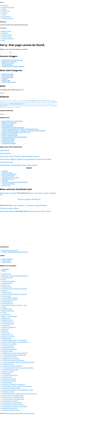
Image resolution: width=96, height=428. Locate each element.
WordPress (11, 413)
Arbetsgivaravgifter (9, 100)
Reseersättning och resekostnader (12, 60)
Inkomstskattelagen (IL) (17, 104)
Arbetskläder (15, 100)
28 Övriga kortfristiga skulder (11, 388)
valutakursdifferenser (7, 107)
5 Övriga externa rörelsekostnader (13, 395)
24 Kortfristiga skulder (9, 381)
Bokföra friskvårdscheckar (10, 135)
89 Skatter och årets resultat (11, 410)
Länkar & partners (7, 18)
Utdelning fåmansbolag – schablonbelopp (15, 342)
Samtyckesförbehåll (39, 105)
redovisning (20, 159)
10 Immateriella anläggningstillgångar (14, 355)
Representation (7, 287)
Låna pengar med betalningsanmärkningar (14, 182)
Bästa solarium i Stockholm (8, 193)
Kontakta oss (6, 325)
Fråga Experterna (5, 153)
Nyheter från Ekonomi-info (10, 250)
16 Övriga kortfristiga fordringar (12, 366)
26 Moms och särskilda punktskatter (13, 384)
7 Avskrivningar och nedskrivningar (13, 399)
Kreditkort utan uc (7, 172)
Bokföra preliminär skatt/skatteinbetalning (14, 137)
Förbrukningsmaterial (23, 102)
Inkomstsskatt (6, 296)
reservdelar (5, 269)
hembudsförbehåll (43, 102)
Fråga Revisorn (4, 159)
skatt (49, 159)
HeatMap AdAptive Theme (26, 413)
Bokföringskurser (7, 320)
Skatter (49, 105)
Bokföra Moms (6, 31)
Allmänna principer (8, 346)
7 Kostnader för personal (10, 401)
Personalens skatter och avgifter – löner (14, 305)
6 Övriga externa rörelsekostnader (13, 397)
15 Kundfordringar (8, 364)
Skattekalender (7, 338)
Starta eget (5, 329)
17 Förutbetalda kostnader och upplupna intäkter (17, 368)
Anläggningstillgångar (3, 100)
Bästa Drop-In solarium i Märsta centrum (38, 211)
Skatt (3, 40)
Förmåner (38, 102)
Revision (4, 13)
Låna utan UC (6, 185)
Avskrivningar (24, 100)
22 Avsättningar (7, 377)
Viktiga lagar (6, 333)
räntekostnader (34, 105)
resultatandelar (26, 105)
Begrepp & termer (7, 335)
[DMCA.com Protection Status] (29, 168)
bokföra (28, 100)
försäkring (35, 165)
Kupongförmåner (7, 351)
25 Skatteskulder (7, 382)
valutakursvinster (12, 107)
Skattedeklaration (7, 303)
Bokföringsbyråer (7, 277)
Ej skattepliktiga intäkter (9, 300)
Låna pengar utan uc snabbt (10, 177)
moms (44, 159)
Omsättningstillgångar (8, 138)
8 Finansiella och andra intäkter (12, 403)
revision (39, 159)
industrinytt (9, 162)
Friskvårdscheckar (3, 102)
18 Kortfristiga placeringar (10, 369)
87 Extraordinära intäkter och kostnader (14, 406)
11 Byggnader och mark (9, 357)
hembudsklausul (49, 102)
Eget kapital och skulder (45, 100)
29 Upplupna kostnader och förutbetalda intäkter (17, 390)
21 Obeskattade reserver (10, 375)
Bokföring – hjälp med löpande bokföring (15, 276)
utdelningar (2, 107)
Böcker (4, 9)
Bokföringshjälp (7, 35)
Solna (14, 205)
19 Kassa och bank (8, 371)
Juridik (4, 15)
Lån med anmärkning (8, 184)
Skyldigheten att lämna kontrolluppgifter (15, 353)
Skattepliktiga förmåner (9, 349)
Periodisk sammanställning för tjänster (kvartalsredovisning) (20, 129)
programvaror (18, 105)
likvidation (30, 156)
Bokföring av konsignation (10, 134)
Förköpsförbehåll (29, 102)
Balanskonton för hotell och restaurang (14, 294)
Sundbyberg (21, 205)
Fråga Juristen (4, 156)
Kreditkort (5, 171)
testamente (17, 156)
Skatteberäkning (7, 301)
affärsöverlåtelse (16, 165)
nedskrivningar (4, 105)
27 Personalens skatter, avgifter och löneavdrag (17, 386)
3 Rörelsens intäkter (8, 392)
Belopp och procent (8, 336)
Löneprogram (6, 16)
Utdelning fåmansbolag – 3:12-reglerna (14, 340)
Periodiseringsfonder (13, 105)
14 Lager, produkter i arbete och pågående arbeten (18, 362)
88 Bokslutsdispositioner (10, 408)
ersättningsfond (52, 100)
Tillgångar (55, 105)
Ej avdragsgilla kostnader (10, 298)
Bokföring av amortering (9, 61)
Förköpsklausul (34, 102)
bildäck (4, 271)
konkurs (37, 156)
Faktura (4, 312)
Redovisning (6, 11)
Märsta (45, 205)
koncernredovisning (30, 159)
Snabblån (5, 180)
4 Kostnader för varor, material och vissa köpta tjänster (19, 393)
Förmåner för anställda (9, 344)
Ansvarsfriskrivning (8, 323)
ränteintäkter (30, 105)
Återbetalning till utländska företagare (13, 66)
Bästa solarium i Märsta (7, 211)
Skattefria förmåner (44, 105)
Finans (2, 162)
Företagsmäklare (5, 165)
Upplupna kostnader (8, 142)
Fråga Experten (4, 150)
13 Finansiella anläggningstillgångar (13, 360)
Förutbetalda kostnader (9, 143)
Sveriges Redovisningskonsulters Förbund (15, 252)
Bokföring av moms (8, 63)
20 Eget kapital (6, 373)
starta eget (51, 105)
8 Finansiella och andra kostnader (12, 404)
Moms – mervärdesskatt (9, 316)
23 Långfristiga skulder (9, 379)
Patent (9, 105)
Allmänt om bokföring (9, 327)
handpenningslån (11, 174)
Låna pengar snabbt (8, 176)
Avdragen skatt (19, 100)
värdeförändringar (18, 107)
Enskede (37, 205)
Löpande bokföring (8, 38)
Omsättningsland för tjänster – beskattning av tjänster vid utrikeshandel (23, 130)
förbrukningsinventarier (16, 102)
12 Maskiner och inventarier (11, 358)
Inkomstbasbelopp (7, 65)
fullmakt (23, 156)
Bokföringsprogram (8, 7)
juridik (11, 156)
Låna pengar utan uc (8, 179)
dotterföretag (38, 100)
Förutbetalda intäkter (8, 140)
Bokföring (5, 5)
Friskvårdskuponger (9, 102)
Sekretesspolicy (7, 292)
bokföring (13, 159)
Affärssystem (6, 318)
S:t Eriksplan (30, 205)
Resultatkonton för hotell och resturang (14, 288)
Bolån (3, 174)
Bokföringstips (6, 37)
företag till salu (26, 165)
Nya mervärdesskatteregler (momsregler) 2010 (16, 132)
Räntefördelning (7, 283)
